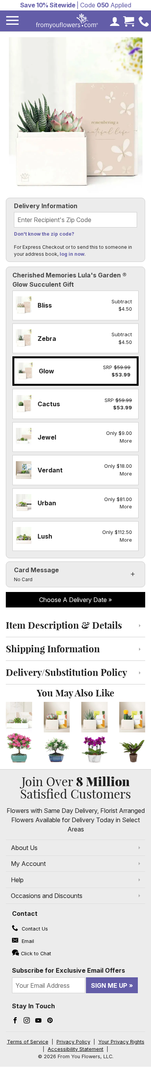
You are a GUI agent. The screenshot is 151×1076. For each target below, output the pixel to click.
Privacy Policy (73, 1042)
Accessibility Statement (75, 1049)
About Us (24, 848)
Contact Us (34, 929)
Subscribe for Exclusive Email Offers (68, 970)
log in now (72, 254)
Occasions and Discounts (46, 896)
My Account (28, 863)
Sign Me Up (109, 985)
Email (27, 941)
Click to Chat (36, 953)
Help (17, 880)
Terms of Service (27, 1042)
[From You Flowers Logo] (67, 20)
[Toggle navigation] (12, 21)
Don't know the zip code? (44, 234)
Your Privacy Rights (121, 1042)
